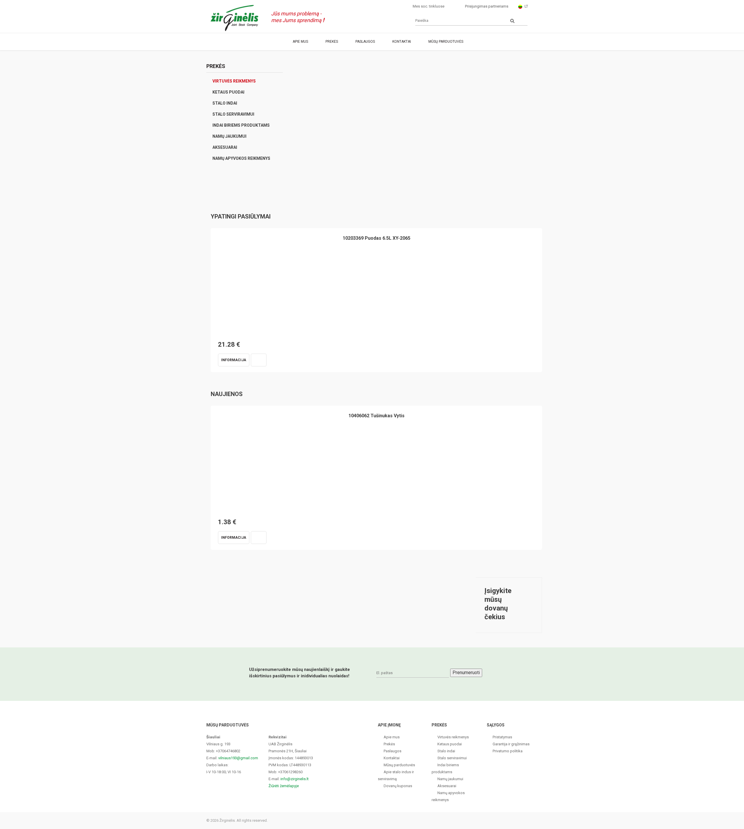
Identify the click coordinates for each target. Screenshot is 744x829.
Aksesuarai (224, 147)
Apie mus (300, 42)
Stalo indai (224, 103)
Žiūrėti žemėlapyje (284, 786)
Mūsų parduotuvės (445, 42)
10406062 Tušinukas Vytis (376, 415)
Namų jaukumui (229, 136)
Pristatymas (502, 737)
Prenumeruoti (466, 672)
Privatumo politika (508, 751)
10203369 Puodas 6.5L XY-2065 (376, 238)
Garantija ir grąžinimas (511, 744)
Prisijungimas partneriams (486, 6)
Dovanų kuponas (398, 786)
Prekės (332, 42)
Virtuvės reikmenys (234, 81)
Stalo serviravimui (233, 114)
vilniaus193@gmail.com (238, 758)
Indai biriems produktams (241, 125)
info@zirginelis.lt (294, 779)
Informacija (233, 360)
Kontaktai (401, 42)
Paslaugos (365, 42)
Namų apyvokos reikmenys (241, 158)
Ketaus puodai (228, 92)
